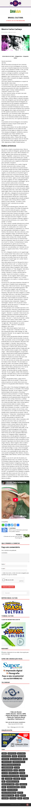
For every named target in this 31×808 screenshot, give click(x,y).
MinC (3, 781)
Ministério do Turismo (8, 784)
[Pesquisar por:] (15, 593)
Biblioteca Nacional (16, 759)
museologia (23, 784)
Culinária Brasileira (7, 767)
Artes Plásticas (6, 756)
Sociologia (13, 798)
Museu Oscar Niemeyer (13, 787)
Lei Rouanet (9, 778)
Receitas (23, 795)
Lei (3, 778)
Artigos (14, 756)
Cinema (25, 759)
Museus (23, 787)
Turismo (26, 798)
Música (4, 790)
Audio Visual (22, 756)
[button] (29, 25)
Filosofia (21, 770)
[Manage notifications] (27, 804)
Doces (15, 770)
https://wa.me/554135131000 (15, 724)
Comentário (4, 552)
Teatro (20, 798)
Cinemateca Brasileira (18, 761)
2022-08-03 (5, 32)
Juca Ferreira (23, 776)
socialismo (5, 798)
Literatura (17, 778)
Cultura (17, 767)
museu (3, 787)
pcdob (17, 795)
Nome (3, 564)
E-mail (3, 568)
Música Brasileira (12, 790)
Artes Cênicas (21, 753)
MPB (17, 784)
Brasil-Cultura (13, 32)
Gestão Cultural (13, 773)
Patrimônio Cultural (7, 795)
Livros (23, 778)
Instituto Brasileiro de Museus (10, 776)
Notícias (20, 792)
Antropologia (12, 753)
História (22, 773)
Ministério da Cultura (12, 781)
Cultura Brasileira (7, 770)
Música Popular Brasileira (9, 792)
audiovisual (5, 759)
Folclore (4, 773)
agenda (4, 753)
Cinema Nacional (6, 761)
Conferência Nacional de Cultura (11, 764)
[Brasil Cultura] (15, 14)
